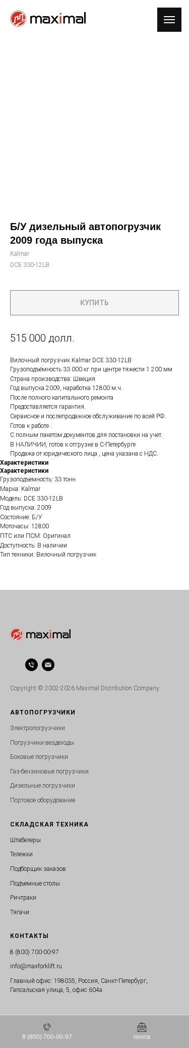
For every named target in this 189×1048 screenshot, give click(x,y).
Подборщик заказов (38, 868)
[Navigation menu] (169, 19)
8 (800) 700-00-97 (34, 952)
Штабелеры (25, 840)
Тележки (21, 854)
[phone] (31, 664)
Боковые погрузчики (39, 756)
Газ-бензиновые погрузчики (49, 771)
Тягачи (19, 912)
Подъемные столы (35, 883)
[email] (48, 664)
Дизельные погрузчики (42, 785)
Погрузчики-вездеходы (42, 742)
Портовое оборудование (42, 800)
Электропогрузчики (37, 728)
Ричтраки (23, 897)
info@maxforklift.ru (36, 966)
